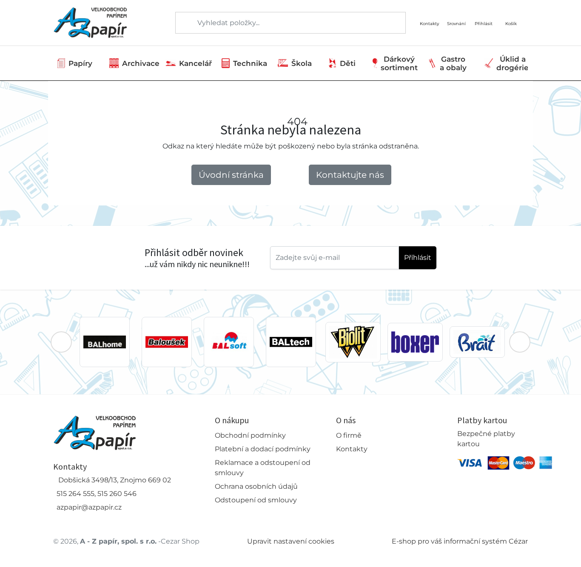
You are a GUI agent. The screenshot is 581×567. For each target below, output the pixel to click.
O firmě (349, 435)
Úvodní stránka (231, 175)
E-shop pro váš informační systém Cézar (460, 541)
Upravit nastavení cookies (290, 541)
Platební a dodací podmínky (262, 449)
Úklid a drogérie (512, 63)
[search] (182, 23)
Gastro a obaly (453, 63)
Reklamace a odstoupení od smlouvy (262, 468)
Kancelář (195, 63)
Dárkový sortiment (399, 63)
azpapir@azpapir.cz (89, 507)
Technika (250, 63)
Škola (301, 63)
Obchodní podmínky (250, 435)
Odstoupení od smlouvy (256, 500)
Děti (348, 63)
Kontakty (351, 449)
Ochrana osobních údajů (256, 486)
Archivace (140, 63)
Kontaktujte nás (350, 175)
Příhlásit (417, 258)
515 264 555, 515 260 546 (97, 494)
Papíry (80, 63)
